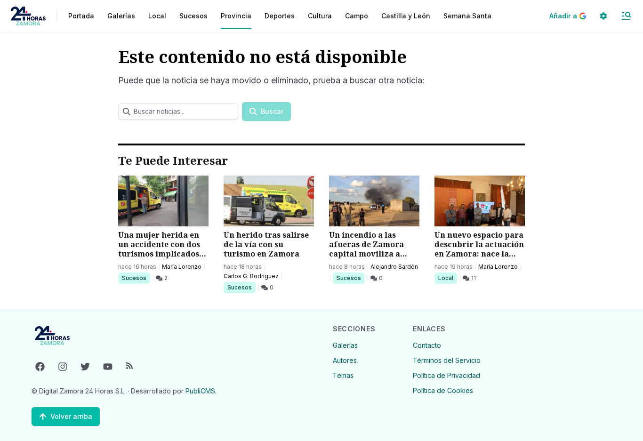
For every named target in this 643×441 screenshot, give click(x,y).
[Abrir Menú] (626, 16)
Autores (345, 360)
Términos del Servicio (447, 360)
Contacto (427, 345)
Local (447, 277)
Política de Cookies (443, 390)
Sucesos (135, 277)
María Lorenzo (181, 266)
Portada (81, 16)
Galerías (121, 16)
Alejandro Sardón (394, 266)
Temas (343, 375)
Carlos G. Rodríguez (251, 276)
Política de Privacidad (446, 375)
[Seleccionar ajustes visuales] (603, 16)
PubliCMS (200, 391)
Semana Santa (467, 16)
